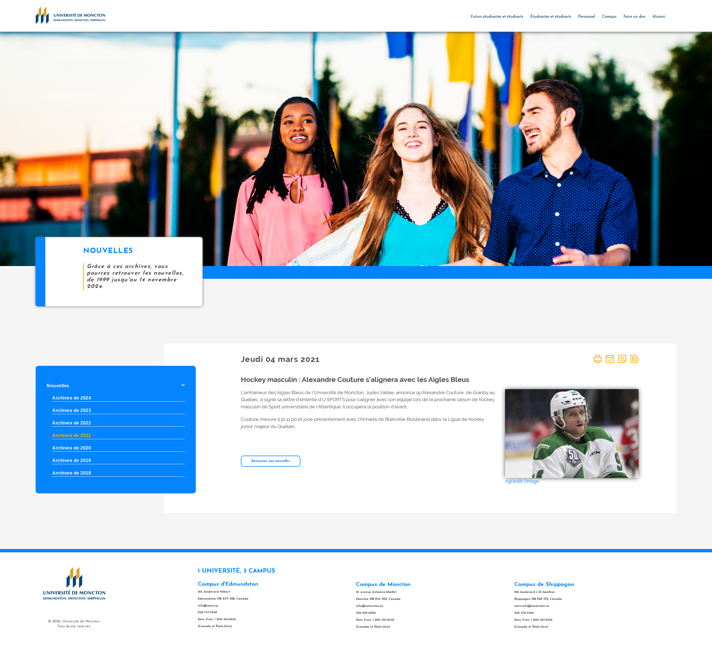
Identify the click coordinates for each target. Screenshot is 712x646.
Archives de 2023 (71, 410)
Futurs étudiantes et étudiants (497, 17)
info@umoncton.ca (369, 606)
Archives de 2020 (71, 448)
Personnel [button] (586, 17)
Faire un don (635, 17)
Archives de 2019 (71, 460)
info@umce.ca (208, 605)
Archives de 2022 (71, 423)
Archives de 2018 (71, 473)
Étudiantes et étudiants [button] (550, 17)
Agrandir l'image (522, 481)
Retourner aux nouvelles (270, 461)
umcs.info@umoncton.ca (531, 606)
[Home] (70, 15)
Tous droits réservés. (74, 626)
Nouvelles (58, 385)
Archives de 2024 (71, 398)
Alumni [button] (658, 17)
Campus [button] (609, 17)
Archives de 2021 (71, 435)
